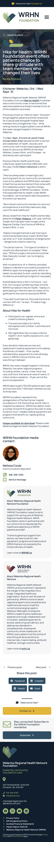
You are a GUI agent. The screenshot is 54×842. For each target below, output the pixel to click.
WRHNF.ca (26, 552)
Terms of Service (17, 836)
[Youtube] (19, 811)
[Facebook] (5, 811)
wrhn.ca (25, 648)
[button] (18, 681)
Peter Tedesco (23, 218)
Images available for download (19, 423)
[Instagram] (12, 811)
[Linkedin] (26, 811)
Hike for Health (31, 100)
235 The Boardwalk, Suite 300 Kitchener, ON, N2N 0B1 (16, 786)
